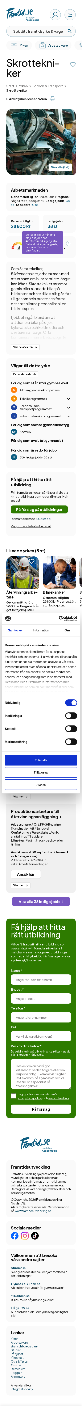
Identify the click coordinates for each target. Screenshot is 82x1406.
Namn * (16, 970)
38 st (53, 226)
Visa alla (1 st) (60, 167)
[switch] (71, 715)
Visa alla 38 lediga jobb (39, 901)
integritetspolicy (30, 1098)
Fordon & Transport (48, 86)
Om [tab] (67, 630)
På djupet (17, 1354)
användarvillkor (58, 1098)
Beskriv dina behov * (26, 1046)
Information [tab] (41, 630)
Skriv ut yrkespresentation (26, 99)
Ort (13, 1027)
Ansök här (26, 874)
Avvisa (41, 784)
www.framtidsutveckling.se (33, 1211)
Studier (16, 1350)
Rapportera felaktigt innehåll (31, 526)
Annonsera (18, 1376)
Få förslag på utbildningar (39, 509)
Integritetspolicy (22, 1389)
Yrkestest (17, 1357)
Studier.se (43, 519)
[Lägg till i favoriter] (73, 64)
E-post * (17, 989)
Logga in (16, 1373)
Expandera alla (22, 374)
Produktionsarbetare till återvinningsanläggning (35, 814)
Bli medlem (18, 1369)
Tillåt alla (41, 760)
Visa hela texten (23, 347)
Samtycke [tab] (15, 630)
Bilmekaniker (54, 592)
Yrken (23, 86)
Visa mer (18, 796)
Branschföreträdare (24, 1346)
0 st (35, 205)
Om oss (16, 1365)
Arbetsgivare (19, 1342)
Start (10, 86)
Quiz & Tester (19, 1361)
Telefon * (18, 1008)
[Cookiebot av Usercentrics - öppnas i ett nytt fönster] (59, 618)
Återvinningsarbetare (22, 594)
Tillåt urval (41, 772)
